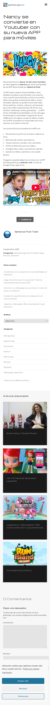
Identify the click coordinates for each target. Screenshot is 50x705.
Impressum (7, 673)
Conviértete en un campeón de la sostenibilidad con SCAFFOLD (25, 273)
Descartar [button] (23, 689)
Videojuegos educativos (13, 372)
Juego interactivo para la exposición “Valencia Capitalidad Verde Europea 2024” (23, 281)
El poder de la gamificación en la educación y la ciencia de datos (23, 297)
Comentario (8, 622)
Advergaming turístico (19, 570)
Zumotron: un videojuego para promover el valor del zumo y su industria (25, 289)
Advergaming (19, 253)
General (29, 253)
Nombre (6, 653)
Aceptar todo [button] (23, 681)
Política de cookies (31, 669)
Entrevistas (8, 346)
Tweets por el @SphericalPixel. (17, 380)
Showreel (15, 255)
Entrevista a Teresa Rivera (22, 433)
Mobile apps (39, 253)
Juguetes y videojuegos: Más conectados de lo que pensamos (24, 305)
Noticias (6, 255)
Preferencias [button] (23, 696)
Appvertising (9, 341)
